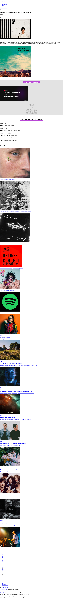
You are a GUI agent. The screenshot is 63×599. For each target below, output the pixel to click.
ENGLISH (4, 5)
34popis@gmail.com (6, 587)
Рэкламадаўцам (5, 585)
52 (2, 563)
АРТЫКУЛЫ (4, 3)
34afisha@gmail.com (3, 589)
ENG (6, 8)
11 (2, 561)
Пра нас (3, 583)
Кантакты (4, 584)
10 (2, 560)
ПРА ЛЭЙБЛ (4, 4)
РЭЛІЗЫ (3, 1)
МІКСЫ (3, 2)
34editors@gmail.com (3, 592)
